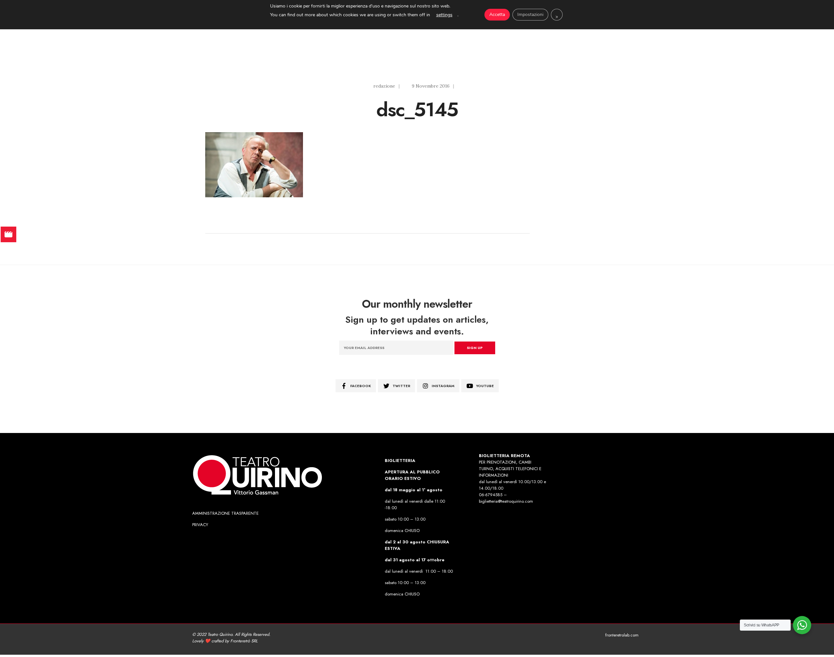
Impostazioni (530, 14)
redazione (384, 86)
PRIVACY (200, 525)
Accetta (497, 14)
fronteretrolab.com (622, 635)
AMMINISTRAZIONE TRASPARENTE (225, 513)
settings (444, 15)
